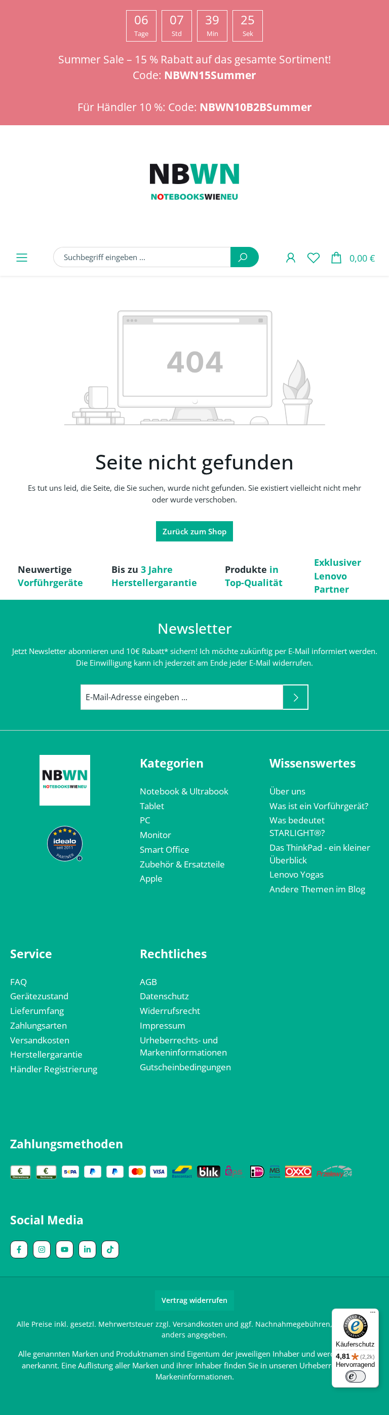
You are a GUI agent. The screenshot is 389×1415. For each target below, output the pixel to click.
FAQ (18, 982)
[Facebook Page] (19, 1249)
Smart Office (164, 849)
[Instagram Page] (42, 1249)
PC (145, 820)
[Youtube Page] (64, 1249)
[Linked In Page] (87, 1249)
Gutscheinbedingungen (185, 1067)
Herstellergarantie (46, 1054)
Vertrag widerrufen (194, 1300)
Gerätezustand (39, 996)
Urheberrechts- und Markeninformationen (183, 1046)
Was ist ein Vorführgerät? (318, 806)
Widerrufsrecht (170, 1011)
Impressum (162, 1025)
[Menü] (21, 257)
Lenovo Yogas (296, 874)
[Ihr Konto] (290, 257)
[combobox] (142, 257)
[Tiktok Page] (110, 1249)
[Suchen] (244, 257)
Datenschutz (164, 996)
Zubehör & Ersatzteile (182, 864)
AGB (148, 982)
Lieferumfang (37, 1011)
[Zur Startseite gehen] (194, 184)
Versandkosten (39, 1040)
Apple (151, 878)
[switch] (355, 1376)
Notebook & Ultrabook (184, 791)
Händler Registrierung (53, 1069)
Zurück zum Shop (194, 531)
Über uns (287, 791)
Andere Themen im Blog (317, 889)
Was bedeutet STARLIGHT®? (297, 826)
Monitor (155, 835)
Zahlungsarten (38, 1025)
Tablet (152, 806)
